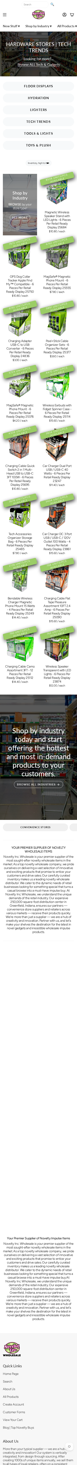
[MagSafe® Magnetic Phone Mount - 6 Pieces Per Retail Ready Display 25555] (57, 255)
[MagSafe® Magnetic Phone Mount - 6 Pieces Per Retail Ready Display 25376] (20, 384)
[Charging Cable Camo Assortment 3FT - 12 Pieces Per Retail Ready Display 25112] (20, 645)
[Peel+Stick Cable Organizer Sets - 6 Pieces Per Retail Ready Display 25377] (57, 320)
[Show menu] (4, 15)
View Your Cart (13, 1420)
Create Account (13, 1404)
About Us (9, 1389)
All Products (11, 1396)
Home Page (10, 1374)
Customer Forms (14, 1412)
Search (7, 1381)
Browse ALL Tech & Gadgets (39, 64)
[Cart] (72, 15)
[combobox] (35, 4)
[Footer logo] (12, 1349)
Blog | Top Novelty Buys (18, 1427)
